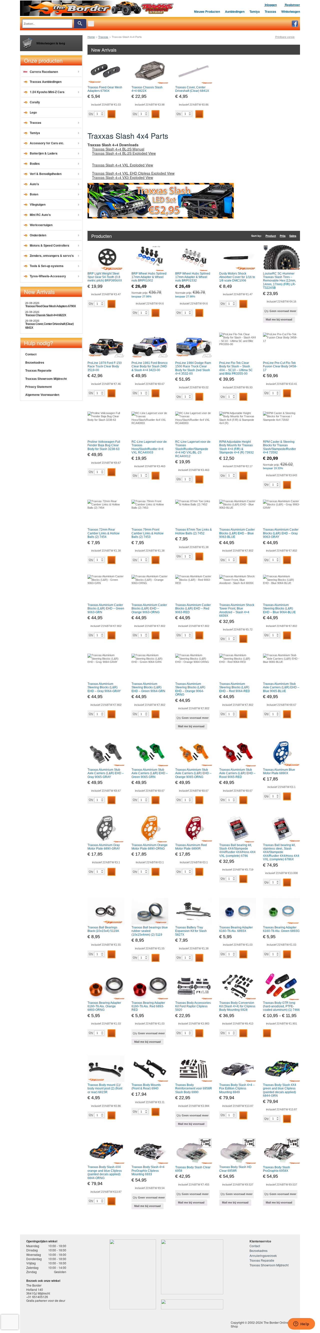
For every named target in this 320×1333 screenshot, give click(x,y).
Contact (30, 354)
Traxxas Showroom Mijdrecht (46, 378)
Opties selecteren (267, 1033)
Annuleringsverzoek (263, 1255)
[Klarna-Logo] (66, 1322)
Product (271, 235)
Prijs (283, 235)
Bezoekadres (34, 362)
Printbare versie (284, 36)
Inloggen (270, 4)
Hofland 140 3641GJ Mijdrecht (38, 1291)
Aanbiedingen (234, 11)
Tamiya (255, 11)
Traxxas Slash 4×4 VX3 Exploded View (122, 177)
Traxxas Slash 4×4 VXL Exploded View (122, 164)
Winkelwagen (290, 11)
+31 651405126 (37, 1297)
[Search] (80, 23)
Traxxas (270, 11)
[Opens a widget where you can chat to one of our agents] (301, 1324)
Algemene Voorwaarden (42, 394)
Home (91, 37)
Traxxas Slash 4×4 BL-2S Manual (118, 149)
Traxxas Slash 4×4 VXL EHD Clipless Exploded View (133, 173)
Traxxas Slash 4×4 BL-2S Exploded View (124, 153)
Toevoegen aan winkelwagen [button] (112, 114)
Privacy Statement (38, 386)
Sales (292, 235)
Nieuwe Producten (207, 11)
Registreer (292, 4)
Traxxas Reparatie (38, 370)
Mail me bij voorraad (279, 319)
